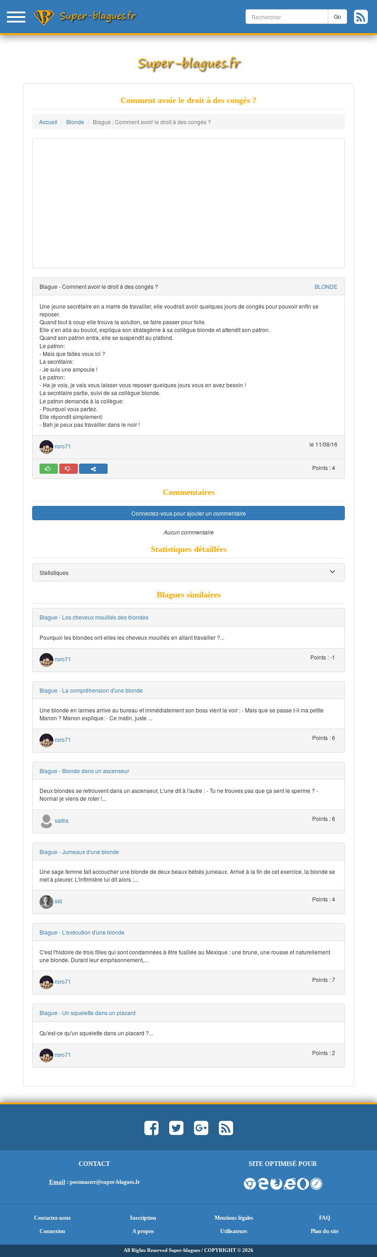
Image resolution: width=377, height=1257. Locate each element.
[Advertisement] (188, 203)
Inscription (143, 1218)
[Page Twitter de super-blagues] (176, 1132)
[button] (54, 572)
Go (337, 16)
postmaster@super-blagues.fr (105, 1182)
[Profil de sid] (46, 901)
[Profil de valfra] (46, 820)
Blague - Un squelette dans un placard (88, 1012)
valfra (62, 820)
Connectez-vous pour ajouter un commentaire (188, 513)
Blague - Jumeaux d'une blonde (79, 851)
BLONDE (325, 286)
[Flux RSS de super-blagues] (365, 20)
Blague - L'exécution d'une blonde (82, 932)
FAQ (324, 1218)
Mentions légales (234, 1218)
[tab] (188, 572)
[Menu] (16, 16)
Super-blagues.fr (97, 15)
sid (58, 901)
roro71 (63, 446)
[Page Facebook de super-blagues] (151, 1132)
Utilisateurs (233, 1231)
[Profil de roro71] (46, 446)
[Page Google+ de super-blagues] (201, 1132)
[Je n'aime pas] (68, 469)
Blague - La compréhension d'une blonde (91, 690)
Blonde (75, 122)
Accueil (48, 122)
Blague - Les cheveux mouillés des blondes (94, 617)
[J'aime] (49, 469)
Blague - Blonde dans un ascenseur (84, 771)
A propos (143, 1231)
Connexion (52, 1231)
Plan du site (324, 1231)
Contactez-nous (52, 1218)
